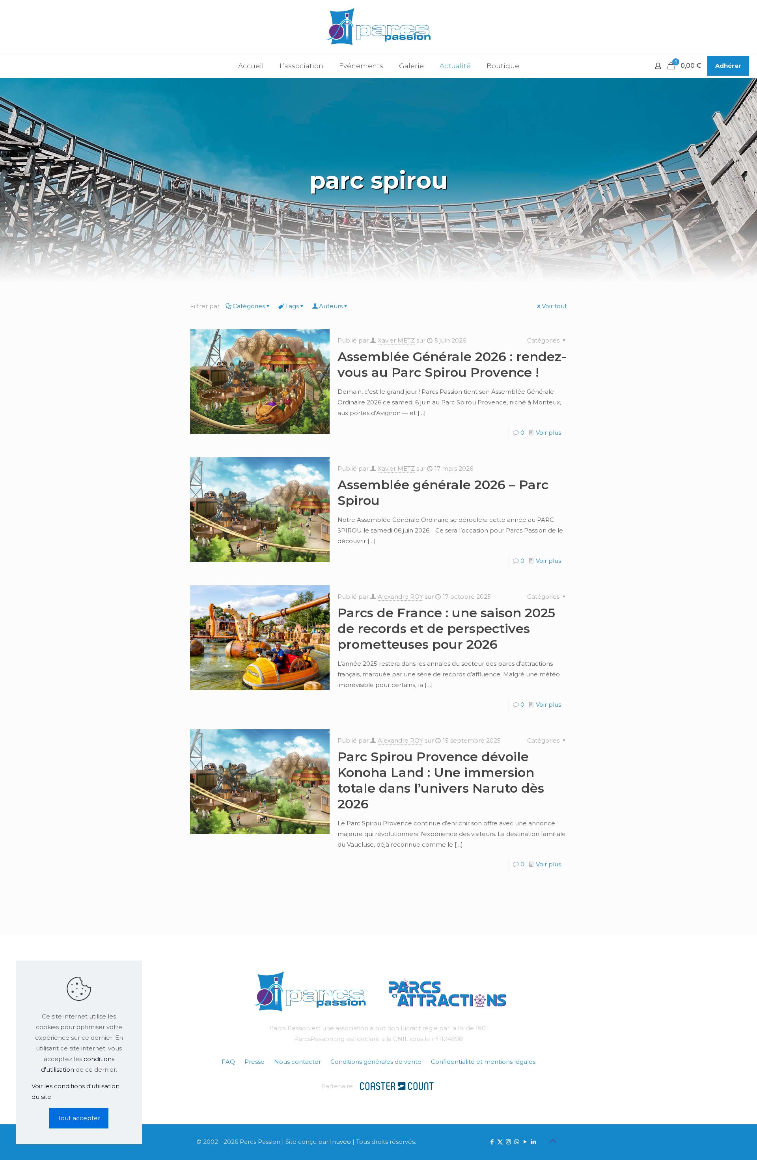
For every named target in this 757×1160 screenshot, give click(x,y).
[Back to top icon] (552, 1141)
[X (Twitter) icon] (500, 1141)
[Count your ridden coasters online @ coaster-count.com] (396, 1085)
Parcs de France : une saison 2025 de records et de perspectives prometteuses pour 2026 (446, 628)
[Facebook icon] (492, 1141)
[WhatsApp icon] (517, 1141)
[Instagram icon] (508, 1141)
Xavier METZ (396, 340)
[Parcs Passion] (378, 27)
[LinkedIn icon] (533, 1141)
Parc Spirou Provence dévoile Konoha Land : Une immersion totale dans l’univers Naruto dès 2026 (440, 780)
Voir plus (548, 432)
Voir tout (554, 306)
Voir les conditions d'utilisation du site (75, 1091)
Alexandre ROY (400, 596)
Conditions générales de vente (375, 1061)
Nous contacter (297, 1061)
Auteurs (331, 306)
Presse (254, 1061)
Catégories (249, 306)
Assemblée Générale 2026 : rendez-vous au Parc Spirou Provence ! (452, 364)
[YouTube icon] (525, 1141)
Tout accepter (79, 1118)
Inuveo (340, 1141)
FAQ (228, 1061)
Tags (292, 306)
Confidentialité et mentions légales (483, 1061)
